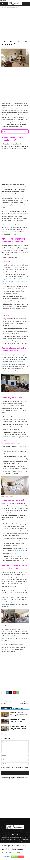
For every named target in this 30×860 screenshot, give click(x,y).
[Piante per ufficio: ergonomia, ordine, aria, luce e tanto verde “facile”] (5, 728)
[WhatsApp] (17, 692)
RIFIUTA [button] (21, 856)
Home (3, 7)
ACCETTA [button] (14, 856)
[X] (10, 692)
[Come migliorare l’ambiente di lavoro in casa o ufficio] (5, 721)
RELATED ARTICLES (6, 708)
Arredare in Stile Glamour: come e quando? (22, 702)
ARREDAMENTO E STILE (12, 7)
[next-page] (5, 734)
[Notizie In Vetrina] (15, 3)
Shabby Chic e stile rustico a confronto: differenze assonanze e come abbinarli (18, 714)
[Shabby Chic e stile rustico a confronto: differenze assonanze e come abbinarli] (5, 714)
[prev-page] (2, 734)
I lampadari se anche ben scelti (18, 531)
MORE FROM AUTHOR (18, 708)
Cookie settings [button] (6, 856)
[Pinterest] (14, 692)
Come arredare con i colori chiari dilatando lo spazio (15, 281)
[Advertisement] (15, 24)
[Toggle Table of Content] (25, 131)
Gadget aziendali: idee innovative (6, 702)
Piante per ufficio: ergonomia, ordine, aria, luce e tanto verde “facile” (18, 728)
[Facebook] (7, 692)
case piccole (13, 232)
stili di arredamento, (19, 550)
